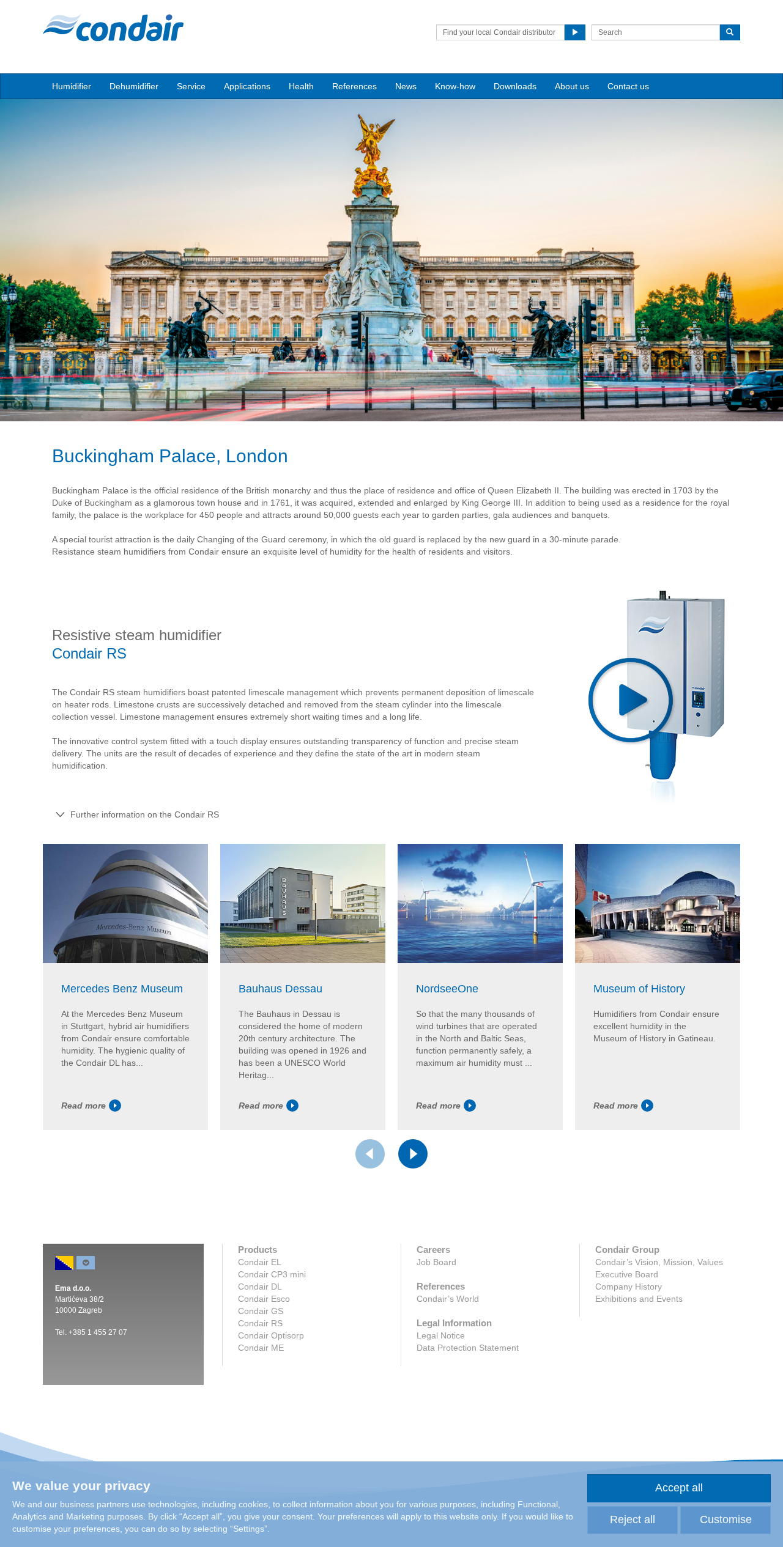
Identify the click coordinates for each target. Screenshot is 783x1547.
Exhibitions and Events (639, 1299)
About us (572, 86)
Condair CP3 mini (272, 1274)
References (354, 86)
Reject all (632, 1519)
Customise (726, 1519)
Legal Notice (441, 1335)
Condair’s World (448, 1299)
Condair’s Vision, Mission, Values (659, 1262)
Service (191, 86)
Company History (628, 1286)
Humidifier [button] (71, 86)
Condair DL (260, 1286)
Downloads (515, 86)
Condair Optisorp (271, 1335)
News (406, 86)
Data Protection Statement (468, 1348)
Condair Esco (264, 1299)
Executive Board (626, 1274)
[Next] (413, 1154)
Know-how (455, 86)
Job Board (436, 1262)
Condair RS (260, 1323)
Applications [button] (247, 86)
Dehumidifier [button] (133, 86)
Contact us (628, 86)
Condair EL (259, 1262)
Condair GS (260, 1311)
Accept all (679, 1488)
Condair (113, 27)
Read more (83, 1105)
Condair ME (261, 1348)
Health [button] (301, 86)
